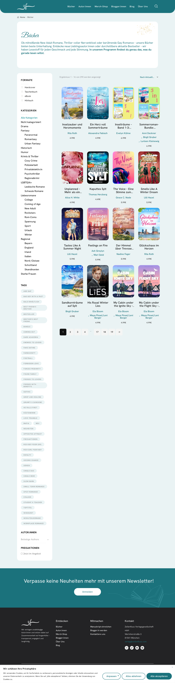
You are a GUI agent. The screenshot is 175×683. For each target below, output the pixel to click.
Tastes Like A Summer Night (72, 247)
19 (112, 332)
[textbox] (34, 539)
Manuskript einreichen (100, 626)
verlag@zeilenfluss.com (136, 641)
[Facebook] (137, 648)
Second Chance (31, 460)
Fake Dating (29, 348)
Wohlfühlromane (32, 518)
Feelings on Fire (98, 245)
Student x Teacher (33, 502)
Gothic (27, 392)
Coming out (29, 332)
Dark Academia (31, 337)
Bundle (27, 327)
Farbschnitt (29, 353)
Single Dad (29, 471)
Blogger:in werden (98, 630)
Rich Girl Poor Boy (33, 450)
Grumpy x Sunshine (33, 402)
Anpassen (111, 676)
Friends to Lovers (32, 379)
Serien (27, 465)
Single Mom (29, 476)
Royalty (27, 455)
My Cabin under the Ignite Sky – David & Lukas (123, 304)
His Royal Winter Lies (98, 304)
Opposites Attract (33, 434)
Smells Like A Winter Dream (149, 190)
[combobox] (34, 539)
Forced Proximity (32, 369)
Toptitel (28, 508)
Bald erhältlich (31, 302)
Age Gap (28, 291)
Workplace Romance (34, 523)
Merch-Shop (61, 634)
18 (104, 332)
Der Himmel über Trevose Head (123, 247)
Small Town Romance (34, 486)
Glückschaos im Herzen (149, 247)
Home (22, 17)
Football (28, 358)
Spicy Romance (31, 492)
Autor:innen (61, 630)
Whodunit (28, 513)
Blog (58, 645)
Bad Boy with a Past (33, 296)
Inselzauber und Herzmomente (72, 126)
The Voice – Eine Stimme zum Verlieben (123, 190)
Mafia (26, 423)
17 (97, 332)
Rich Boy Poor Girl (33, 444)
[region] (87, 674)
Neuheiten (28, 429)
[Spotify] (142, 648)
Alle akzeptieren (159, 676)
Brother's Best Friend (31, 320)
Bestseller (29, 314)
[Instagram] (126, 648)
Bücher (59, 626)
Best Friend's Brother (30, 308)
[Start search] (156, 6)
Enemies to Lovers (33, 342)
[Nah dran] (172, 667)
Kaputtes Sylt (98, 189)
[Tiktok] (132, 648)
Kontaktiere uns (97, 634)
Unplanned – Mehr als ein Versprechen (72, 190)
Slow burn (29, 481)
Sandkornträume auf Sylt (72, 304)
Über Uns (60, 641)
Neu (37, 423)
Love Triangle (30, 418)
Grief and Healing (32, 397)
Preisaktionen (31, 439)
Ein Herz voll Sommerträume (98, 126)
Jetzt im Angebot (32, 553)
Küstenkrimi (29, 413)
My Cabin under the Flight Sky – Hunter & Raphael (149, 304)
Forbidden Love (31, 363)
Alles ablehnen (133, 676)
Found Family (30, 374)
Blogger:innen (62, 637)
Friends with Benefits (30, 385)
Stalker (27, 497)
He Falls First (30, 407)
